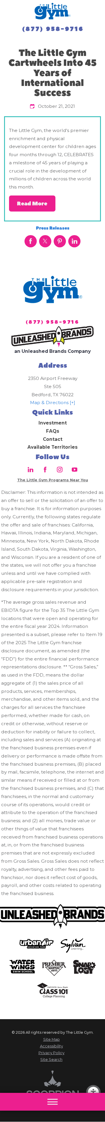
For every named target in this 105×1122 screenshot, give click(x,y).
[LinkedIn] (30, 470)
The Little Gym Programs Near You (52, 480)
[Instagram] (60, 470)
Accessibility (51, 1046)
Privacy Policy (51, 1053)
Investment (52, 423)
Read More (32, 203)
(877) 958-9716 (53, 29)
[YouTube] (74, 470)
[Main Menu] (52, 1102)
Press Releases (52, 228)
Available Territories (52, 447)
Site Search (51, 1059)
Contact (52, 439)
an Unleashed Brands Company (52, 351)
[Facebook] (45, 470)
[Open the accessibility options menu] (93, 1092)
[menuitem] (52, 423)
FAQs (52, 431)
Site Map (51, 1039)
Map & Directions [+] (52, 402)
